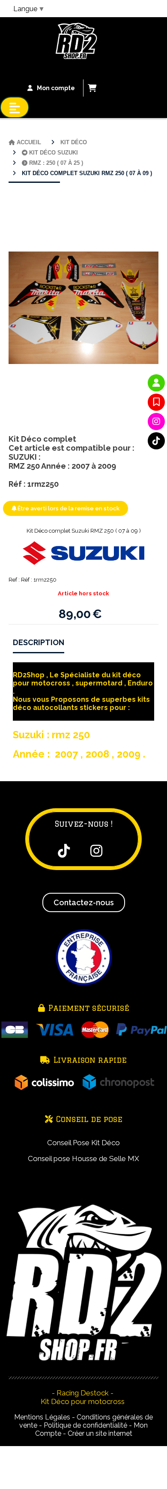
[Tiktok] (156, 440)
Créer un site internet (100, 1433)
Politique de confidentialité (85, 1425)
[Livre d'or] (156, 402)
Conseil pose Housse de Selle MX (83, 1158)
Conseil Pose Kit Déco (83, 1142)
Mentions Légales (42, 1417)
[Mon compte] (156, 382)
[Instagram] (156, 421)
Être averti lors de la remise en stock (67, 508)
